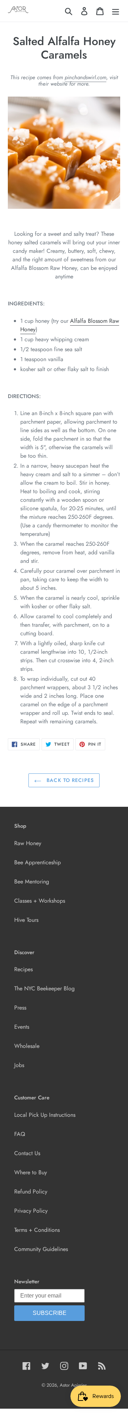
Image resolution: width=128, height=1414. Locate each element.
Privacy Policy (31, 1211)
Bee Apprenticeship (37, 862)
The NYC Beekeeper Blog (44, 988)
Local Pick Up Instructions (44, 1115)
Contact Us (27, 1153)
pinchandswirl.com (85, 77)
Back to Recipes (69, 780)
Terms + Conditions (37, 1230)
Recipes (23, 969)
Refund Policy (30, 1191)
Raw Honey (27, 843)
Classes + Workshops (39, 901)
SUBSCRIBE (49, 1313)
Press (20, 1008)
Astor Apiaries (73, 1385)
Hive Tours (26, 920)
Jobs (19, 1065)
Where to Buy (30, 1172)
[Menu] (115, 11)
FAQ (19, 1134)
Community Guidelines (41, 1249)
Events (21, 1027)
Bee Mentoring (31, 881)
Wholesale (26, 1046)
